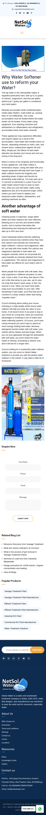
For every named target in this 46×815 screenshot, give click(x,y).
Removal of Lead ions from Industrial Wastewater (20, 560)
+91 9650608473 (33, 3)
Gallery (4, 764)
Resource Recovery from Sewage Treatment (23, 544)
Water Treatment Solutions (16, 628)
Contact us (6, 736)
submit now (23, 518)
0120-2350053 (19, 3)
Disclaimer (6, 725)
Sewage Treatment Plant (15, 591)
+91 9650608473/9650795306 (20, 786)
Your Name (23, 462)
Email (23, 485)
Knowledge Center (9, 760)
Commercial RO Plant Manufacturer (20, 622)
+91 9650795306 (21, 6)
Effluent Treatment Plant (15, 604)
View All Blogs (10, 572)
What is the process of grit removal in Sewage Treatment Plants (20, 553)
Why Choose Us (8, 721)
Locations (5, 743)
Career (4, 739)
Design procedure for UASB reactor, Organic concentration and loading (23, 566)
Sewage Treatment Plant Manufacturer (21, 597)
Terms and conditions (10, 728)
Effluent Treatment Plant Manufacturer (21, 610)
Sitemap (5, 732)
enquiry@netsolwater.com (24, 9)
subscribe (37, 650)
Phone (23, 474)
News (4, 757)
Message (23, 497)
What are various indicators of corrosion (21, 548)
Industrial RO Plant (12, 616)
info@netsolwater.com (16, 789)
